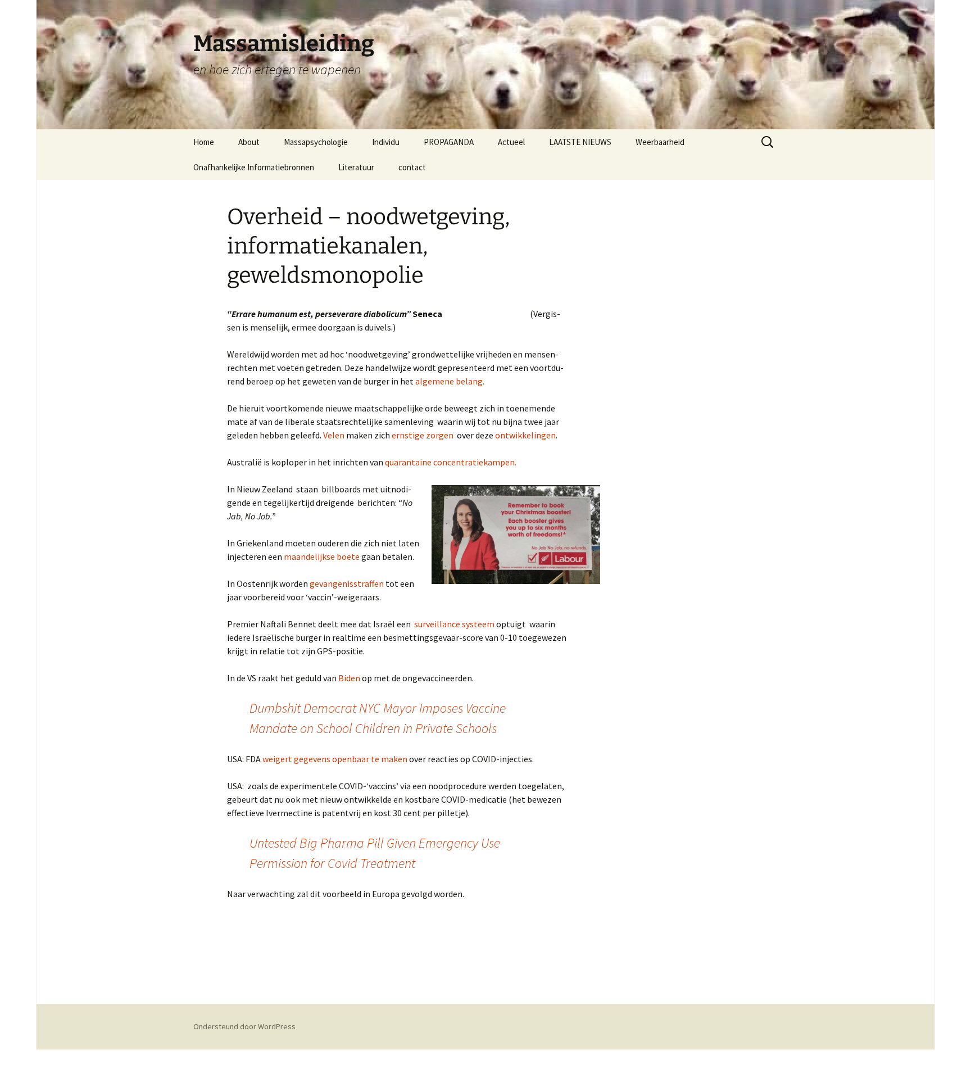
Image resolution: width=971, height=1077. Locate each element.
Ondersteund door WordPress (244, 1026)
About (249, 142)
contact (412, 167)
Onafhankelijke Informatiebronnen (253, 167)
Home (203, 142)
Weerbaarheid (660, 142)
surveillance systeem (454, 624)
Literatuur (356, 167)
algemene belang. (449, 381)
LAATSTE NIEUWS (580, 142)
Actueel (511, 142)
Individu (386, 142)
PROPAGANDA (449, 142)
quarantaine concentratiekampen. (450, 462)
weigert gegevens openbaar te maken (334, 758)
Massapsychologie (316, 142)
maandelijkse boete (322, 556)
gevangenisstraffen (347, 583)
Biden (348, 678)
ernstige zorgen (422, 435)
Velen (333, 435)
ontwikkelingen (524, 435)
